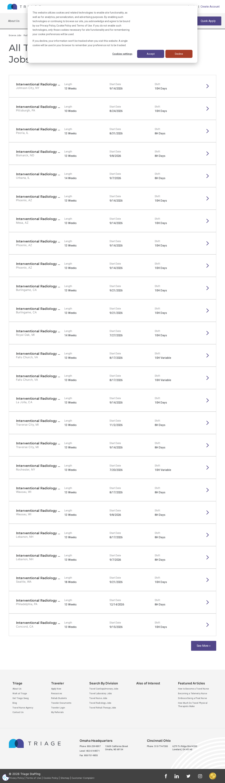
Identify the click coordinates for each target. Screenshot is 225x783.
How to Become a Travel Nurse (193, 689)
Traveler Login (58, 708)
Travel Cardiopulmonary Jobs (103, 689)
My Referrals (57, 712)
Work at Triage (19, 693)
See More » (204, 645)
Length (68, 84)
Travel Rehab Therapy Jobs (102, 708)
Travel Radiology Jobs (100, 703)
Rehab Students (59, 698)
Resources (56, 693)
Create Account (210, 6)
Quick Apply (208, 21)
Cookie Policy (63, 25)
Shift (157, 84)
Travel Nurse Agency (22, 708)
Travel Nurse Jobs (98, 698)
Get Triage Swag (20, 698)
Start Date (115, 84)
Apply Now (56, 689)
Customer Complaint (83, 778)
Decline (179, 53)
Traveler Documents (61, 703)
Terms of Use (84, 25)
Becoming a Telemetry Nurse (192, 693)
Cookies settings (122, 53)
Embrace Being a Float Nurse (192, 698)
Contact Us (18, 712)
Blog (14, 703)
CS (5, 777)
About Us (14, 21)
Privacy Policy (47, 25)
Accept (151, 53)
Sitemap (64, 778)
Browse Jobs (15, 35)
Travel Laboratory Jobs (100, 693)
